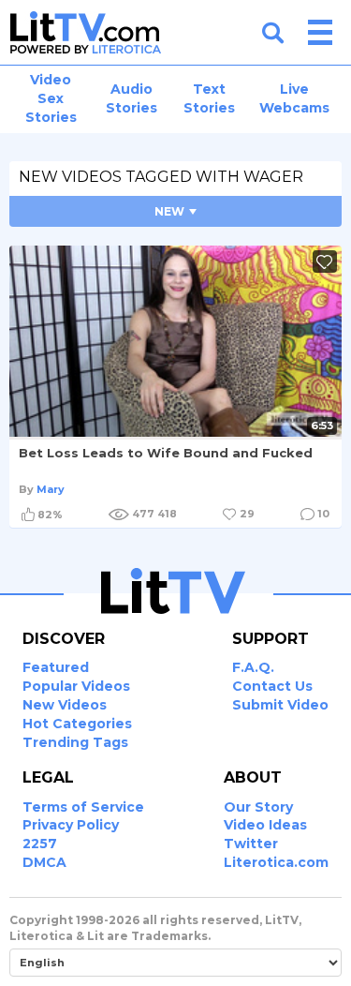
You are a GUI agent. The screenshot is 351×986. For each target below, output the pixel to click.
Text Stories (209, 98)
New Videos (64, 704)
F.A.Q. (253, 667)
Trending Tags (75, 742)
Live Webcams (294, 98)
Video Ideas (265, 824)
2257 (39, 843)
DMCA (44, 862)
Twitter (251, 843)
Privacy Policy (70, 824)
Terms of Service (83, 807)
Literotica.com (276, 862)
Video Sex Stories (51, 98)
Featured (55, 667)
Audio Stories (131, 98)
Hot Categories (77, 723)
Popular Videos (76, 686)
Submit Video (280, 704)
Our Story (258, 807)
